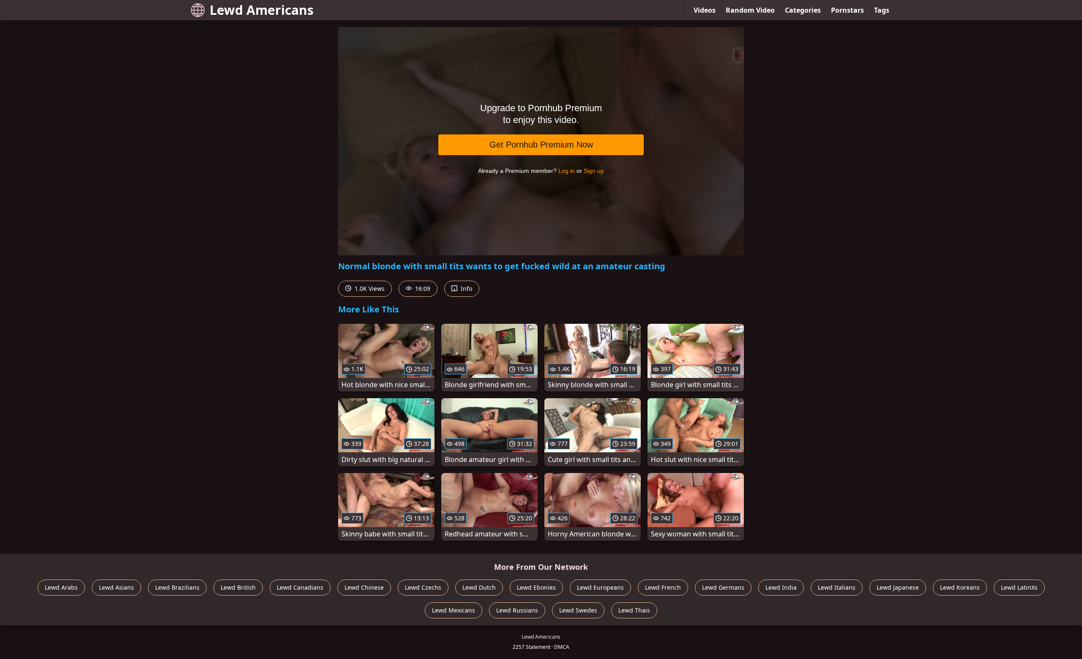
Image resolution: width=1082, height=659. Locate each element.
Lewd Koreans (960, 587)
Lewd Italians (836, 587)
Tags (881, 10)
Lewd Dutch (479, 587)
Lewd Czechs (423, 587)
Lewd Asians (116, 587)
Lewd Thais (634, 610)
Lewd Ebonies (536, 587)
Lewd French (663, 587)
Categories (803, 10)
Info (465, 288)
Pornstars (847, 10)
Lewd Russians (517, 610)
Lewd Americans (262, 10)
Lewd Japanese (898, 587)
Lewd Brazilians (177, 587)
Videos (705, 10)
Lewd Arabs (61, 587)
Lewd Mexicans (453, 610)
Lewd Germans (723, 587)
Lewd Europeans (600, 587)
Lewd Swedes (578, 610)
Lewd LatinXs (1019, 587)
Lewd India (781, 587)
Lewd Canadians (300, 587)
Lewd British (238, 587)
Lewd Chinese (364, 587)
